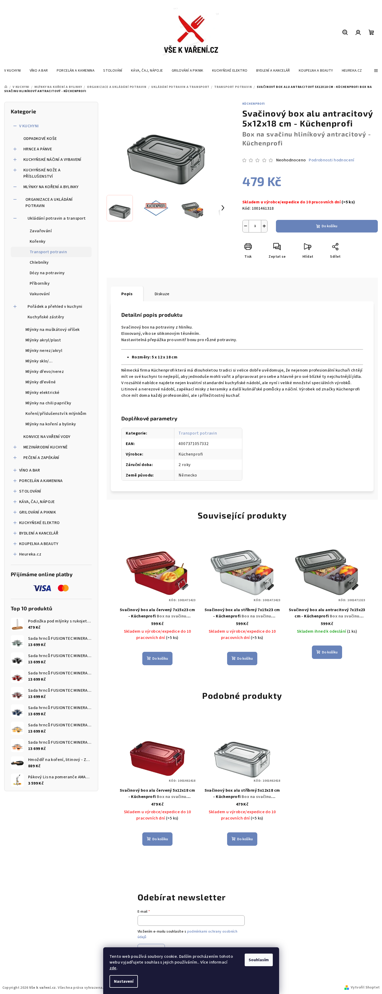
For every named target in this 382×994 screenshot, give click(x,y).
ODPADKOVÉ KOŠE (40, 138)
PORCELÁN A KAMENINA (41, 481)
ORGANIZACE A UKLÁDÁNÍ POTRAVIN (48, 203)
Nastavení (123, 981)
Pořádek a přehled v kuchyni (55, 306)
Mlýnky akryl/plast (43, 340)
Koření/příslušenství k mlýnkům (55, 413)
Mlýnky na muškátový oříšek (52, 329)
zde (113, 968)
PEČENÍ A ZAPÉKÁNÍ (41, 458)
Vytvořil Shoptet (365, 987)
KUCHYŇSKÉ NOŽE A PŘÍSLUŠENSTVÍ (41, 173)
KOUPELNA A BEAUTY (39, 544)
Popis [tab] (127, 294)
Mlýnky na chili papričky (48, 403)
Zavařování (41, 231)
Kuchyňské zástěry (46, 317)
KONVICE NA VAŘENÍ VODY (47, 437)
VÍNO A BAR (29, 470)
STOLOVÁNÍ (30, 491)
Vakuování (40, 294)
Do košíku (329, 226)
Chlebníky (39, 262)
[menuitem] (12, 71)
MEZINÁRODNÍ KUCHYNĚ (45, 447)
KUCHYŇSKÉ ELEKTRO (39, 523)
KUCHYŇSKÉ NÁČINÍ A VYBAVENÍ (52, 159)
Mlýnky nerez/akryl (43, 350)
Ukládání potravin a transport (57, 218)
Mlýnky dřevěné (40, 382)
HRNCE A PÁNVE (37, 149)
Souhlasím (259, 960)
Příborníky (40, 283)
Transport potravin (48, 252)
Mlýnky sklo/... (39, 361)
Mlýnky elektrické (42, 392)
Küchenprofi (253, 104)
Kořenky (38, 241)
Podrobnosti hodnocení (331, 160)
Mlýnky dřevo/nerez (44, 371)
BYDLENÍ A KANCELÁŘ (38, 533)
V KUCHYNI (29, 126)
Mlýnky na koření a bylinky (50, 424)
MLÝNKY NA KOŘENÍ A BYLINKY (51, 187)
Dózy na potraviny (47, 273)
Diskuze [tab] (162, 294)
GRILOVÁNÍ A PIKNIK (37, 512)
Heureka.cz (30, 554)
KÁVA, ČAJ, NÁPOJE (37, 502)
